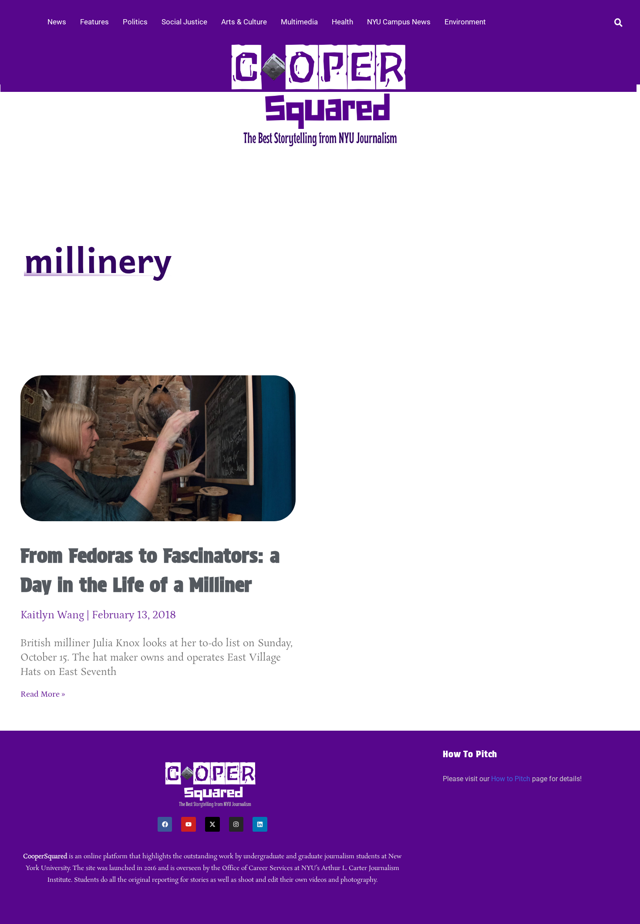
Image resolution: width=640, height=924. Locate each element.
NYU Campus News (399, 21)
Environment (465, 21)
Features (94, 21)
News (56, 21)
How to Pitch (510, 779)
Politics (135, 21)
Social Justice (184, 21)
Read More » (42, 694)
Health (342, 21)
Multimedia (299, 21)
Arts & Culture (244, 21)
